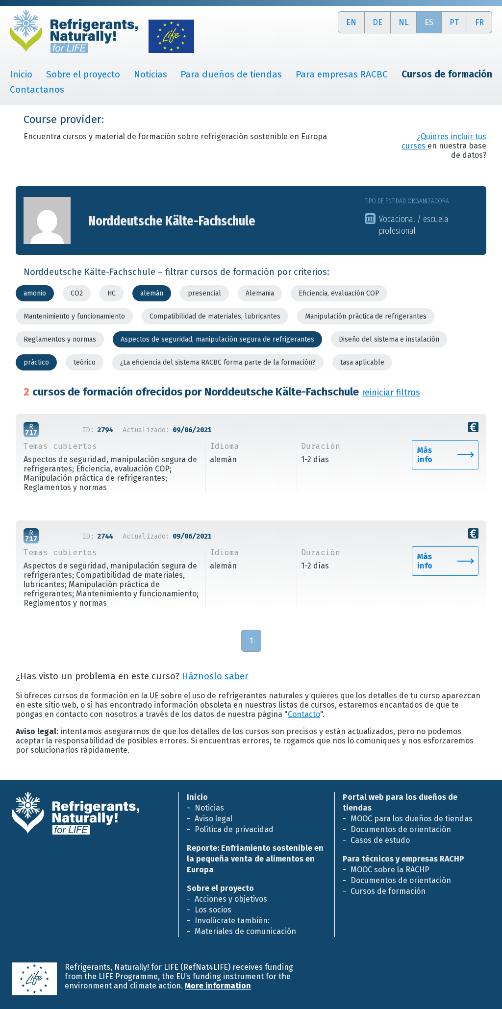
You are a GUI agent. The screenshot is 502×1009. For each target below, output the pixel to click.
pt (454, 22)
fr (479, 22)
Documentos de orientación (401, 829)
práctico (36, 362)
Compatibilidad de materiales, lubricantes (215, 316)
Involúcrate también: (232, 920)
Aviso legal (213, 818)
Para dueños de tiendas (231, 74)
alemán (151, 293)
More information (218, 985)
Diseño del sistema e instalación (389, 339)
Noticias (150, 74)
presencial (204, 293)
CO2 (77, 293)
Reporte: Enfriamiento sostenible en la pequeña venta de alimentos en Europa (255, 858)
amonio (35, 293)
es (429, 22)
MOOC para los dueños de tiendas (412, 818)
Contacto (304, 714)
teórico (85, 362)
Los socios (213, 909)
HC (111, 293)
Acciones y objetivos (231, 899)
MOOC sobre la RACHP (390, 869)
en (351, 22)
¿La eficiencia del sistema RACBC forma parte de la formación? (218, 362)
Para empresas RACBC (342, 74)
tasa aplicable (362, 362)
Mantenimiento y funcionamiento (74, 316)
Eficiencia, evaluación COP (339, 293)
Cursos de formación (388, 891)
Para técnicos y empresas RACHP (403, 858)
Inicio (21, 74)
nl (403, 22)
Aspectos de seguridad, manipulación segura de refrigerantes (217, 339)
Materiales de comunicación (245, 931)
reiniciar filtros (391, 392)
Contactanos (37, 89)
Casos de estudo (380, 840)
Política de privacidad (234, 829)
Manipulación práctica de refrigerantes (366, 316)
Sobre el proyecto (83, 74)
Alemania (260, 293)
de (377, 22)
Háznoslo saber (215, 676)
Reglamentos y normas (60, 339)
